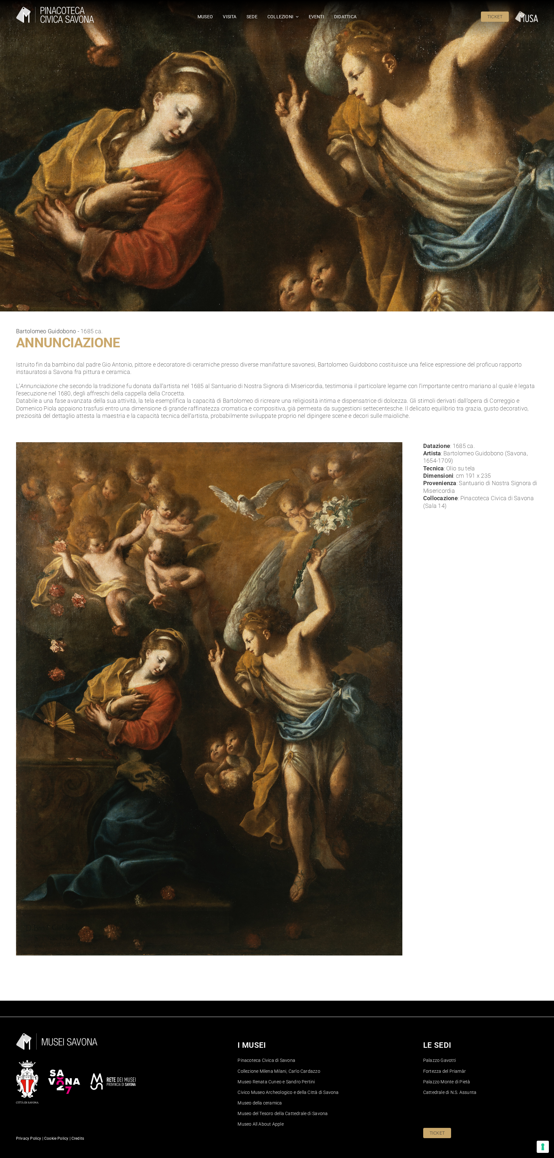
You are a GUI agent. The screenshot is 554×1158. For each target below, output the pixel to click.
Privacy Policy (28, 1138)
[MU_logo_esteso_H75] (526, 14)
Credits (77, 1138)
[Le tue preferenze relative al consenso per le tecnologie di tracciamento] (543, 1147)
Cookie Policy (56, 1138)
